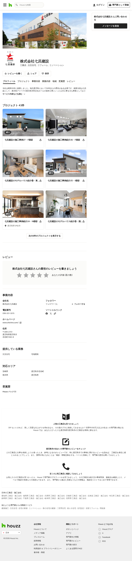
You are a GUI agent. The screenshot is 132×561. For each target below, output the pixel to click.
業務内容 (46, 81)
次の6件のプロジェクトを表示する (45, 236)
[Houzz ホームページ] (10, 5)
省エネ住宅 (71, 508)
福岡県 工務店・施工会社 (33, 496)
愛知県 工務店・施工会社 (12, 496)
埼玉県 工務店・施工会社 (119, 496)
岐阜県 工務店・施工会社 (55, 498)
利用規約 (37, 548)
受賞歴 (62, 81)
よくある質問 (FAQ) (74, 548)
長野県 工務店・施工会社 (76, 498)
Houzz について (40, 529)
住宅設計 (81, 508)
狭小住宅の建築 (49, 508)
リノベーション (35, 508)
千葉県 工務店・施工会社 (33, 498)
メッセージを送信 (110, 26)
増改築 (102, 508)
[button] (5, 5)
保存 (47, 73)
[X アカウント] (51, 313)
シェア (33, 73)
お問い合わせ (39, 545)
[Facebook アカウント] (47, 313)
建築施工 (5, 508)
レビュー (71, 81)
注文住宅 (13, 508)
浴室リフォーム (92, 508)
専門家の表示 (71, 545)
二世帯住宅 (61, 508)
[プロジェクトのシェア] (40, 139)
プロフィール (9, 81)
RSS (104, 541)
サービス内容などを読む (12, 94)
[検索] (16, 4)
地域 (54, 81)
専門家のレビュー (73, 541)
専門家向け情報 (72, 537)
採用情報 (37, 541)
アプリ (68, 533)
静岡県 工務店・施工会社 (12, 498)
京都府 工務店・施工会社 (76, 496)
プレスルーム (39, 537)
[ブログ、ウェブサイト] (55, 313)
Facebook (106, 537)
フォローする (79, 304)
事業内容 (36, 81)
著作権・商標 (39, 552)
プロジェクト (23, 81)
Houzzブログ (107, 529)
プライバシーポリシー (53, 548)
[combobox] (29, 4)
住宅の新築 (23, 508)
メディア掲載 (39, 533)
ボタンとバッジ (72, 529)
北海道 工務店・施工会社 (98, 496)
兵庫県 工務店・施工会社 (55, 496)
